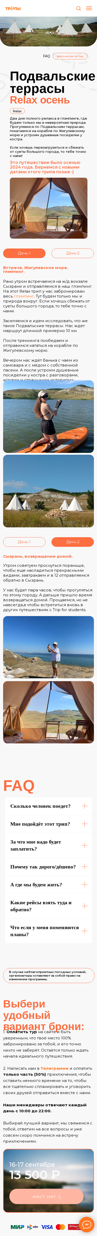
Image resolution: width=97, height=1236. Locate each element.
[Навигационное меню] (89, 8)
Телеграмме (55, 1068)
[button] (78, 8)
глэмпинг (24, 296)
